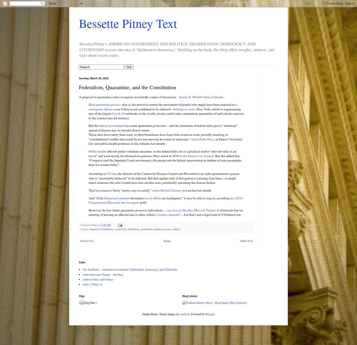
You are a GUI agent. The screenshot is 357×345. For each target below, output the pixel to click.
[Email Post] (120, 225)
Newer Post (87, 241)
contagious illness (100, 109)
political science (162, 229)
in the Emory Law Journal (197, 156)
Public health (97, 151)
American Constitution (101, 229)
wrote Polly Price (202, 139)
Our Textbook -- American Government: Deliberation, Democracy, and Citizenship (130, 269)
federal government (112, 125)
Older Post (246, 241)
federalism (133, 229)
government (147, 229)
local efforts (153, 198)
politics (176, 229)
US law (111, 173)
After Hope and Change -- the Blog (103, 274)
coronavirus (120, 229)
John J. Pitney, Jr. (93, 284)
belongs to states (184, 109)
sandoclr (184, 314)
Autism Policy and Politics (98, 279)
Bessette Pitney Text (128, 23)
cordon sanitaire (168, 214)
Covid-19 (118, 113)
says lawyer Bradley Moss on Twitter (191, 210)
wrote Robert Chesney (167, 190)
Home (166, 241)
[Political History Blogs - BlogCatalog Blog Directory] (214, 303)
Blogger (209, 314)
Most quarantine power (104, 104)
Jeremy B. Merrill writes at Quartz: (201, 97)
